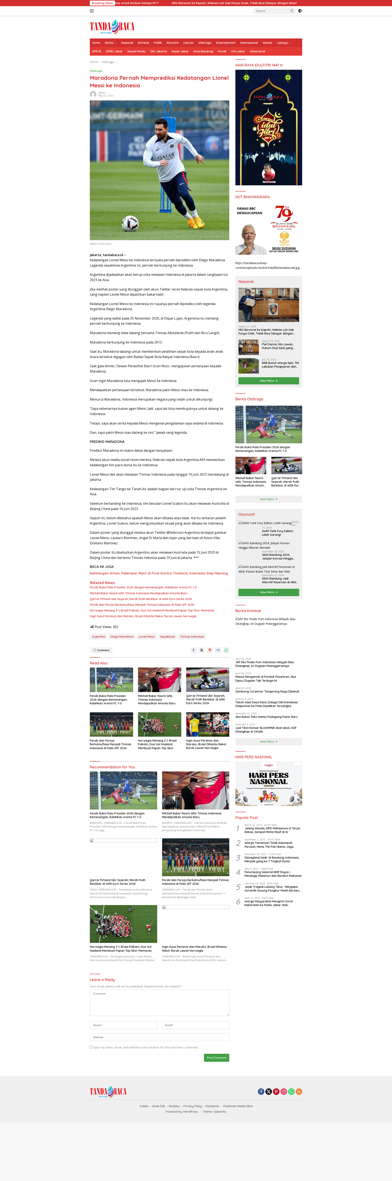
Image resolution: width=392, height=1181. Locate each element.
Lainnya (282, 43)
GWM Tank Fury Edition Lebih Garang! (277, 533)
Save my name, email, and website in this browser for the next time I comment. (145, 1047)
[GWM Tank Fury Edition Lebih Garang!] (265, 523)
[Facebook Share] (193, 650)
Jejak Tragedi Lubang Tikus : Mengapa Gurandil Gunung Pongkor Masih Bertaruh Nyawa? (273, 888)
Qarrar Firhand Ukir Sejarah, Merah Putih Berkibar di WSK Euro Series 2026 (141, 599)
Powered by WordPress (182, 1111)
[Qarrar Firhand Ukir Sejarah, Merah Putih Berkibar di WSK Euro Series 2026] (207, 680)
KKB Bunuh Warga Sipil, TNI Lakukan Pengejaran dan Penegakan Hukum (280, 364)
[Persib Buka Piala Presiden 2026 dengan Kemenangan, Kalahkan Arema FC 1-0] (111, 680)
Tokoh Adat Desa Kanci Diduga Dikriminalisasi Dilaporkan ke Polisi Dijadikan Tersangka (266, 704)
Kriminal (143, 43)
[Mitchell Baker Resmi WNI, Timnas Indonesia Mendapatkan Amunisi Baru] (159, 680)
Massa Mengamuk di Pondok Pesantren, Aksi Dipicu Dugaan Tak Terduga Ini (265, 678)
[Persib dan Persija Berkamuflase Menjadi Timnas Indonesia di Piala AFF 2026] (111, 724)
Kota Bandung (203, 51)
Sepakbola (167, 636)
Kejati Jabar (180, 51)
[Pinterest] (276, 1091)
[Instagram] (284, 1091)
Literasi (188, 43)
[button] (292, 10)
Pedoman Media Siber (238, 1106)
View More (267, 381)
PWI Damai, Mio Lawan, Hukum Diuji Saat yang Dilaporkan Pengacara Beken (277, 346)
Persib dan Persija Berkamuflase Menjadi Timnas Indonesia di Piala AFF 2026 (142, 605)
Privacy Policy (192, 1106)
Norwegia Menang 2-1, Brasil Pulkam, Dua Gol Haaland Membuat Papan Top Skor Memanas (152, 610)
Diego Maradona (122, 636)
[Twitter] (268, 1091)
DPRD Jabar (114, 51)
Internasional (249, 43)
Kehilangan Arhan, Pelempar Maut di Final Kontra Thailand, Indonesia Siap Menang (159, 573)
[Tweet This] (202, 650)
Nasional (127, 43)
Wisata (267, 43)
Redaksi (174, 1106)
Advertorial (257, 51)
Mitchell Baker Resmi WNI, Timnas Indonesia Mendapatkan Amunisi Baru (138, 593)
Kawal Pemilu (137, 51)
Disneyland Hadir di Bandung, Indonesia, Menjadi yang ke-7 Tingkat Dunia (272, 859)
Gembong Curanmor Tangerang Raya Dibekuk (267, 691)
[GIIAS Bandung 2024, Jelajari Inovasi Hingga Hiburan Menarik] (268, 545)
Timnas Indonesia (192, 636)
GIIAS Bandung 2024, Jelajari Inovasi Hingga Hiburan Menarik (277, 556)
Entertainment (225, 43)
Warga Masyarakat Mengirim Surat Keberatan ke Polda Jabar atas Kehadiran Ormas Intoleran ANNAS (269, 903)
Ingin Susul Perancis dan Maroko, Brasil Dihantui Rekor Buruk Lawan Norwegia (143, 616)
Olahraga (204, 43)
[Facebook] (261, 1091)
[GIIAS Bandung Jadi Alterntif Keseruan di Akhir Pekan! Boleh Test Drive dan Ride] (268, 569)
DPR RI (96, 51)
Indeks (144, 1106)
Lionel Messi (147, 636)
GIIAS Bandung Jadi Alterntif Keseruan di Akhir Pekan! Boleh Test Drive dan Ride (279, 580)
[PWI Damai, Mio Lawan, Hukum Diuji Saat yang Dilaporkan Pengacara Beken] (248, 347)
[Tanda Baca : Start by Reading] (112, 27)
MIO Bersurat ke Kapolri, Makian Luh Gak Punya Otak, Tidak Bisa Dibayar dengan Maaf (177, 3)
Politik (158, 43)
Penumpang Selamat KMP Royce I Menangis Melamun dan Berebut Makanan (273, 874)
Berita (109, 43)
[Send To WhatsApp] (226, 650)
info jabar (238, 51)
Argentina (98, 636)
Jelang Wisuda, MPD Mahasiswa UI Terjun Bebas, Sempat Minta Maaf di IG (272, 830)
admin (101, 93)
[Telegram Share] (218, 650)
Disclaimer (213, 1106)
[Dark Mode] (300, 10)
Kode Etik (158, 1106)
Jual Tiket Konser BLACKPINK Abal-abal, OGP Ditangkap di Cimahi (265, 729)
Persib (222, 51)
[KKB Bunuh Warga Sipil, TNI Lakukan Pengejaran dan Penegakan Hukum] (248, 366)
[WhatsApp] (291, 1091)
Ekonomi (173, 43)
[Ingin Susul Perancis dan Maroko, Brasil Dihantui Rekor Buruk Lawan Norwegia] (207, 724)
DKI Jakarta (158, 51)
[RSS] (299, 1091)
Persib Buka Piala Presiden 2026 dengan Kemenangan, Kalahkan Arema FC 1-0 (143, 587)
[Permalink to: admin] (93, 94)
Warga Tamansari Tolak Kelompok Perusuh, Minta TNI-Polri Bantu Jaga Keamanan (269, 844)
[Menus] (92, 10)
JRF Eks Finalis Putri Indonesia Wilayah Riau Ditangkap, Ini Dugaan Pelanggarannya (264, 664)
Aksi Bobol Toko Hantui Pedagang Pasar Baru (266, 717)
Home (96, 43)
